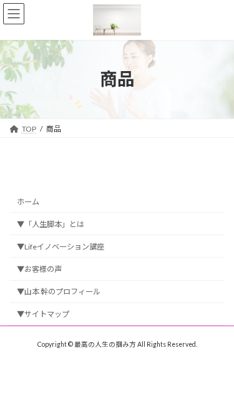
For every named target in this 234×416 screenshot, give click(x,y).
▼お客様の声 (39, 269)
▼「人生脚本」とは (50, 224)
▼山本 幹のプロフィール (58, 291)
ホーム (28, 201)
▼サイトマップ (43, 314)
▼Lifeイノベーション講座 (60, 246)
